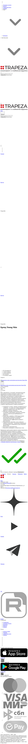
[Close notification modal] (1, 470)
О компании (6, 622)
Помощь (5, 8)
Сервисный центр (7, 7)
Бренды (5, 6)
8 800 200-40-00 (7, 483)
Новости (5, 625)
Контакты (5, 35)
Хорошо (22, 441)
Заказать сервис (6, 631)
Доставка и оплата (7, 5)
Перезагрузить (21, 472)
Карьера (5, 627)
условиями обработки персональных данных (11, 441)
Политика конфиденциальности (13, 487)
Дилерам (5, 632)
